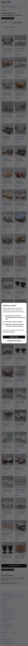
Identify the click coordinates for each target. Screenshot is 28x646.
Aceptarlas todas (14, 337)
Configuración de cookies (14, 340)
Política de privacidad (8, 332)
